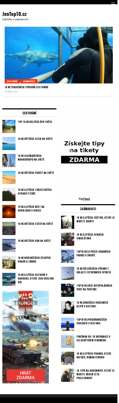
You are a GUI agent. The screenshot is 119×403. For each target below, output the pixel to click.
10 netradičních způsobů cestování (26, 87)
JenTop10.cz (14, 13)
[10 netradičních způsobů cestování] (59, 55)
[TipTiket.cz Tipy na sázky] (84, 199)
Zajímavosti (29, 81)
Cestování (12, 81)
